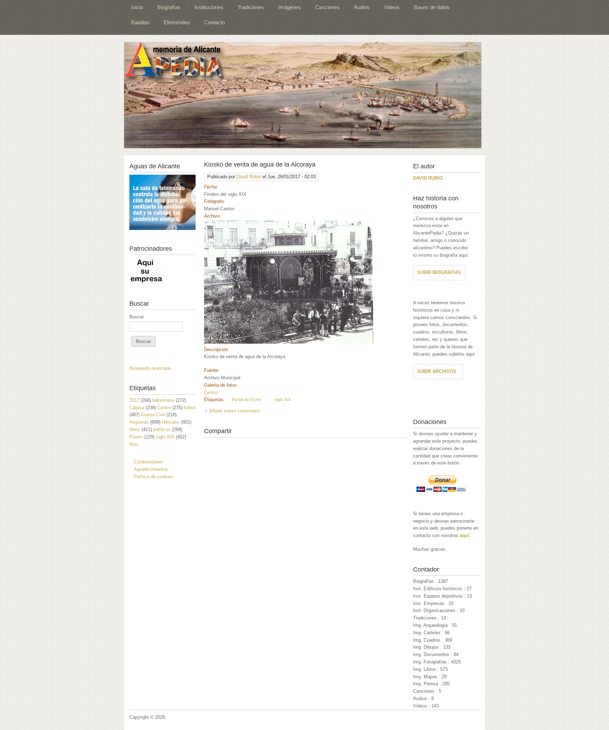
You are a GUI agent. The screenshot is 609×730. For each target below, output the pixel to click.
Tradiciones (251, 7)
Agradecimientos (151, 469)
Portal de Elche (246, 399)
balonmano (163, 400)
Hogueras (139, 422)
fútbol (189, 407)
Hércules (171, 422)
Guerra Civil (153, 414)
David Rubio (248, 176)
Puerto (136, 436)
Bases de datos (432, 7)
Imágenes (289, 7)
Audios (362, 7)
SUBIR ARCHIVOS (436, 371)
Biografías (168, 7)
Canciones (327, 7)
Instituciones (209, 7)
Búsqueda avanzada (150, 368)
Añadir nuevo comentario (234, 410)
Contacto (214, 22)
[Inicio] (302, 95)
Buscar (136, 316)
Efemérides (177, 22)
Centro (210, 392)
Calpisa (136, 407)
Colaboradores (148, 461)
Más (133, 444)
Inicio (137, 7)
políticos (162, 429)
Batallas (140, 22)
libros (134, 429)
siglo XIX (282, 399)
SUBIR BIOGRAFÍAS (439, 272)
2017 (134, 400)
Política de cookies (153, 476)
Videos (392, 7)
